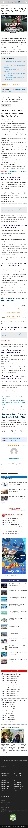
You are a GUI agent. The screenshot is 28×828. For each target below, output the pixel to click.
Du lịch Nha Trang (5, 784)
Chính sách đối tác (5, 802)
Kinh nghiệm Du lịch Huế (11, 680)
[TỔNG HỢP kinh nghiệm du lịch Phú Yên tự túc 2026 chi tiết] (4, 599)
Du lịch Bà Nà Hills (9, 704)
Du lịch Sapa (4, 791)
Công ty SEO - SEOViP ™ (6, 811)
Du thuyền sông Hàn (19, 786)
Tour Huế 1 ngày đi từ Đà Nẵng (12, 524)
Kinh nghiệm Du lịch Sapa (11, 693)
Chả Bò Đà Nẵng (9, 711)
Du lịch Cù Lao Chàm (10, 706)
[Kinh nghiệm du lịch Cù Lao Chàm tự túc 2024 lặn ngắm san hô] (4, 634)
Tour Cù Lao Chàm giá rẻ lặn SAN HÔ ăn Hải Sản (13, 400)
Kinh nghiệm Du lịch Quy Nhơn (12, 689)
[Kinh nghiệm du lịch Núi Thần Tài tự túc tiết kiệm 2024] (4, 620)
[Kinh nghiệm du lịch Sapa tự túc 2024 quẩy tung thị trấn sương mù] (4, 647)
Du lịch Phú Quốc (5, 782)
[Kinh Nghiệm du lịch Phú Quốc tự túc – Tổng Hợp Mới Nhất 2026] (4, 606)
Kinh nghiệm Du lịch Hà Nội (11, 695)
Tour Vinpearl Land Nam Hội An (12, 529)
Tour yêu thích (4, 805)
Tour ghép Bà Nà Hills (10, 520)
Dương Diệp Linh (5, 13)
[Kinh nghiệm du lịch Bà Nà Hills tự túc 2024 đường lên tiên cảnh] (4, 627)
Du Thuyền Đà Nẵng (10, 715)
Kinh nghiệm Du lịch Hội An (11, 678)
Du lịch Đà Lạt (4, 780)
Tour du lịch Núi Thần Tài (11, 522)
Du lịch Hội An (4, 776)
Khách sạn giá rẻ (5, 807)
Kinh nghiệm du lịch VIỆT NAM (14, 670)
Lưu (2, 471)
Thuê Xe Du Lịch (12, 440)
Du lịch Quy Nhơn (5, 786)
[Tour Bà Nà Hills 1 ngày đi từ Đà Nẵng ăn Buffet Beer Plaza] (4, 640)
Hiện (9, 105)
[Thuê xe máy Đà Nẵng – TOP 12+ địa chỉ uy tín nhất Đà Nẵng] (4, 498)
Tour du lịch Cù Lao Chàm (11, 518)
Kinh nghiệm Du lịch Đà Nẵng (12, 676)
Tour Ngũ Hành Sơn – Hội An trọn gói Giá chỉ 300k (14, 409)
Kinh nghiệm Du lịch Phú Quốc (12, 685)
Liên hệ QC (3, 809)
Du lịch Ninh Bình (5, 788)
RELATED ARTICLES (6, 476)
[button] (26, 2)
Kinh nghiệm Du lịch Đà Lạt (11, 682)
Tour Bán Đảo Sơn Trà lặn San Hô (13, 533)
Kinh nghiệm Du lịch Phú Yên (12, 691)
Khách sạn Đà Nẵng (9, 721)
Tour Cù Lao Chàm (18, 776)
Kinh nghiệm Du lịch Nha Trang (12, 687)
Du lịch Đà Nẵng (5, 773)
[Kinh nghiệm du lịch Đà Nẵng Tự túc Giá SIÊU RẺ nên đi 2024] (4, 585)
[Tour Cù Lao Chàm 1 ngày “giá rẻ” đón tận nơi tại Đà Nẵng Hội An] (4, 654)
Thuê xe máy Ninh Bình (10, 719)
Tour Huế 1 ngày (18, 778)
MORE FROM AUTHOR (7, 478)
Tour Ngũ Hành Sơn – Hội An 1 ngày (13, 526)
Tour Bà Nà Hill (17, 773)
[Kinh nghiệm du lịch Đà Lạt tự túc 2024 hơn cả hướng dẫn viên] (4, 661)
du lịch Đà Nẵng (21, 203)
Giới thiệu (3, 800)
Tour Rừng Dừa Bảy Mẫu (11, 531)
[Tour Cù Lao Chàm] (14, 575)
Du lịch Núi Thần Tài (10, 708)
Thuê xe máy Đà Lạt (9, 717)
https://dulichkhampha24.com (13, 438)
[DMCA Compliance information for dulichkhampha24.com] (8, 821)
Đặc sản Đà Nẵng (9, 713)
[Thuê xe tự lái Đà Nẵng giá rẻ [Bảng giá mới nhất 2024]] (4, 491)
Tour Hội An (16, 780)
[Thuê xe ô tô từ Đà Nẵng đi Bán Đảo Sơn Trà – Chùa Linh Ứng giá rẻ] (4, 484)
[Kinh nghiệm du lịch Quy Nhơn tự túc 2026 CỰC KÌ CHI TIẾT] (4, 592)
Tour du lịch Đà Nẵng (10, 702)
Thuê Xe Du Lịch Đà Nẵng (12, 473)
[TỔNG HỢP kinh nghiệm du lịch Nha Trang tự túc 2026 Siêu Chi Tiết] (4, 613)
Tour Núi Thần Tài (18, 782)
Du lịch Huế (3, 778)
